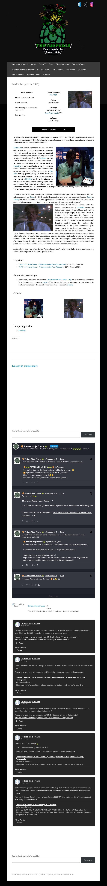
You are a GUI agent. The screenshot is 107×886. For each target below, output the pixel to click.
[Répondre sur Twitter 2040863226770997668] (23, 521)
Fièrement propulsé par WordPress (25, 874)
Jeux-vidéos (70, 69)
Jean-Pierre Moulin (52, 113)
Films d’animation (62, 64)
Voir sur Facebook (20, 647)
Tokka (89, 197)
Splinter (43, 158)
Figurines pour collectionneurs (23, 69)
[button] (33, 309)
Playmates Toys (78, 64)
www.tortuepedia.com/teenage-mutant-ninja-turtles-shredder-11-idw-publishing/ (44, 717)
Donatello (80, 207)
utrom (45, 282)
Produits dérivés (43, 69)
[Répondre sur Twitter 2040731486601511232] (23, 584)
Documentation (17, 74)
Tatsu (32, 197)
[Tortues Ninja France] (18, 605)
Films (51, 64)
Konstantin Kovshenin (65, 874)
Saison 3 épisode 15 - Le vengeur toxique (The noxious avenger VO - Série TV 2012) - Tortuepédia (50, 678)
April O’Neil (17, 148)
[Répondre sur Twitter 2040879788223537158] (23, 482)
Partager (19, 650)
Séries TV (42, 64)
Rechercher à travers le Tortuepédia (25, 431)
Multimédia (82, 69)
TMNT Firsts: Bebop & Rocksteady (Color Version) (36, 804)
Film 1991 (53, 95)
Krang (71, 285)
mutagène (17, 166)
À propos (46, 74)
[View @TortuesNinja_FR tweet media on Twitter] (59, 578)
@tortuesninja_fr (51, 459)
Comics (33, 64)
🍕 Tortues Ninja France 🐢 (33, 459)
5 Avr (62, 459)
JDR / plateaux (57, 69)
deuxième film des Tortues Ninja (59, 280)
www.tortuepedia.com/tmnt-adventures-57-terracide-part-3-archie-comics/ (42, 639)
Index (38, 74)
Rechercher (88, 434)
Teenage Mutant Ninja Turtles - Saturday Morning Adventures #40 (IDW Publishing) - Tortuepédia (50, 757)
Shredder (28, 179)
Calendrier (30, 74)
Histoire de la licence (20, 64)
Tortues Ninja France (30, 623)
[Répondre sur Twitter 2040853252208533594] (23, 565)
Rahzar (15, 200)
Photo (21, 643)
